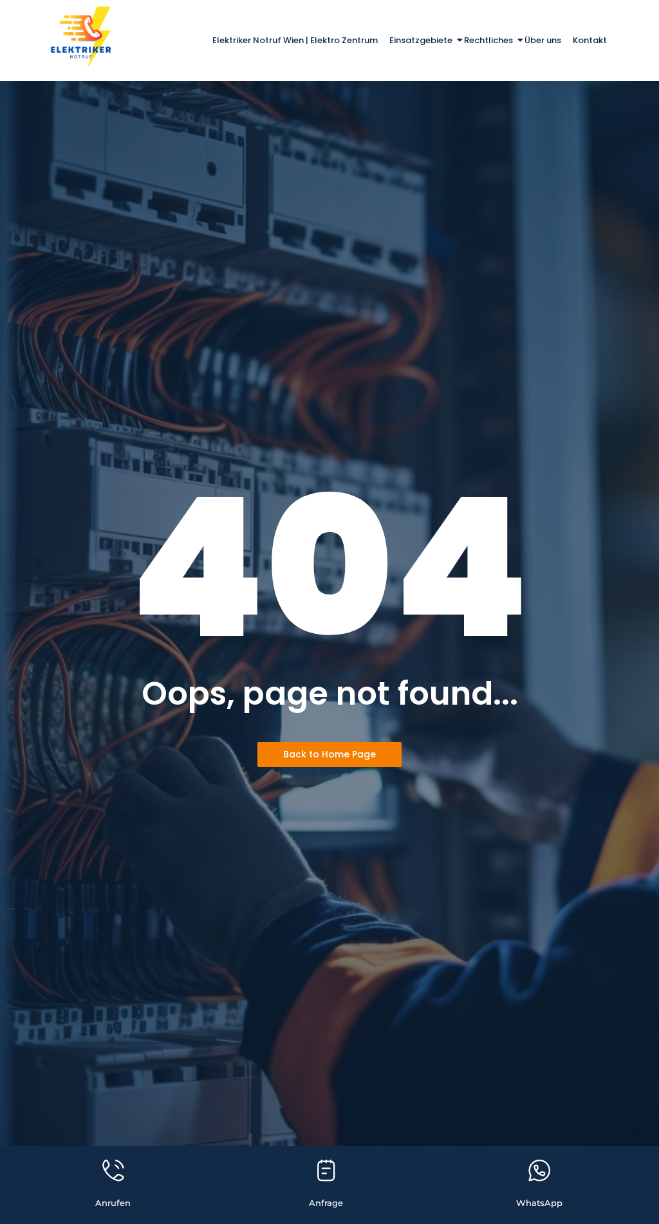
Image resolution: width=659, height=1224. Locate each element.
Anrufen (113, 1203)
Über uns (542, 40)
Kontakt (590, 40)
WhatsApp (539, 1203)
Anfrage (326, 1203)
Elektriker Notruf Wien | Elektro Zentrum (295, 40)
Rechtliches (488, 40)
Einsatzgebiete (420, 40)
